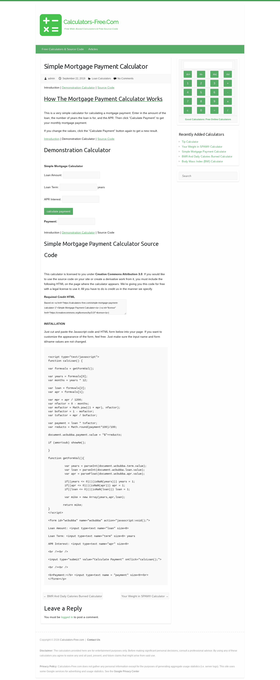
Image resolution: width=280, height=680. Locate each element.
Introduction (51, 138)
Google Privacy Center (126, 671)
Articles (93, 49)
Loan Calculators (101, 78)
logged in (67, 617)
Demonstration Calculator (78, 87)
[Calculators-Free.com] (79, 26)
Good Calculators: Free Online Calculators (208, 119)
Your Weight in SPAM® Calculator (144, 596)
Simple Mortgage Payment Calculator (204, 151)
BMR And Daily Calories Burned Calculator (72, 596)
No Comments (125, 78)
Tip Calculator (190, 141)
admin (51, 78)
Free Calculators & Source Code (63, 49)
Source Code (105, 87)
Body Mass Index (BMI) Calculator (202, 161)
